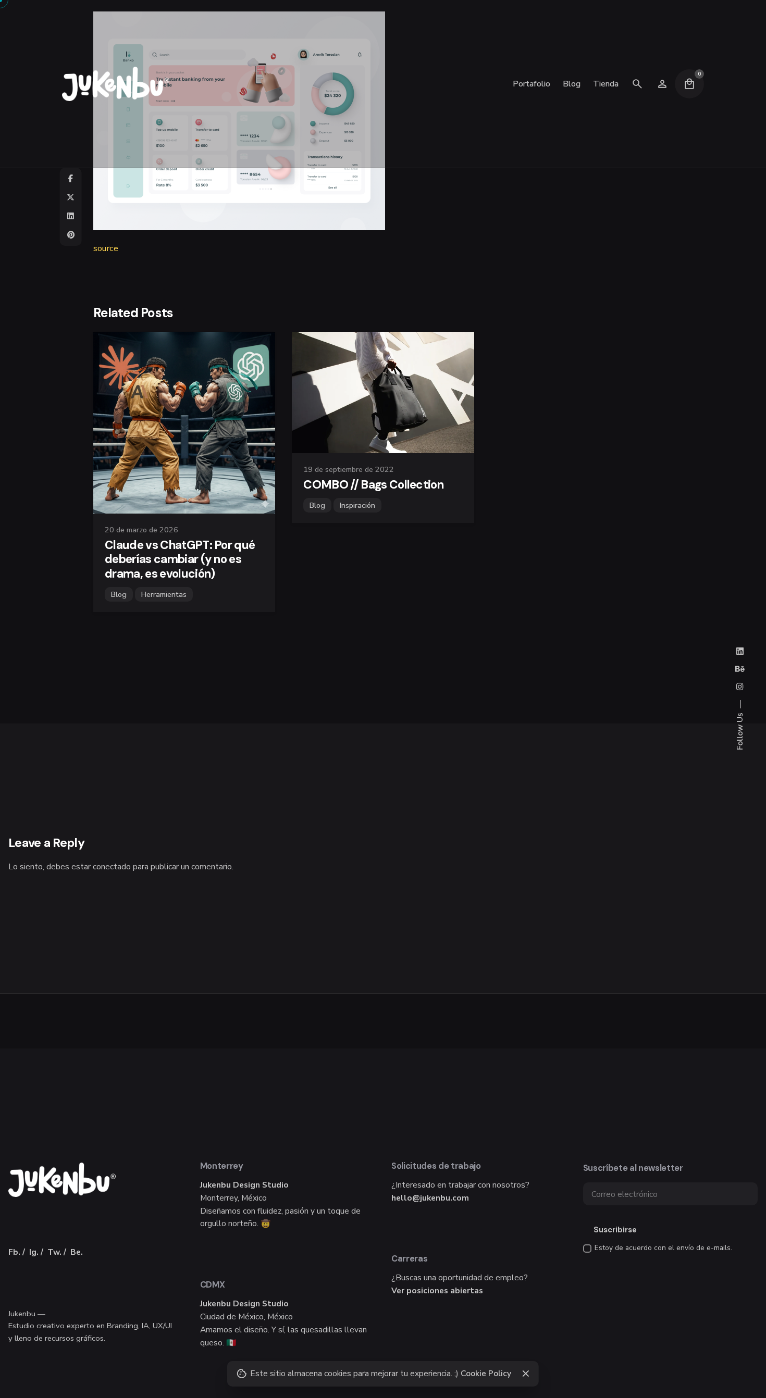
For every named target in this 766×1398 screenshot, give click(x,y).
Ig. (34, 1251)
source (105, 248)
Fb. (14, 1251)
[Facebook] (70, 178)
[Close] (525, 1373)
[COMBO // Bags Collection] (383, 392)
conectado (112, 866)
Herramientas (164, 594)
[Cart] (689, 83)
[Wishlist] (662, 83)
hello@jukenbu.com (430, 1197)
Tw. (54, 1251)
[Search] (637, 83)
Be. (76, 1251)
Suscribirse (615, 1230)
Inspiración (357, 505)
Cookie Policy (486, 1373)
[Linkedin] (70, 216)
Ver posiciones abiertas (437, 1290)
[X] (70, 197)
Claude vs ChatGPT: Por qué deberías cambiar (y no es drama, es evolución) (180, 559)
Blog (119, 594)
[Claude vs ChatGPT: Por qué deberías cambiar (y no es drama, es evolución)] (184, 423)
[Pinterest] (70, 235)
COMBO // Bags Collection (373, 484)
